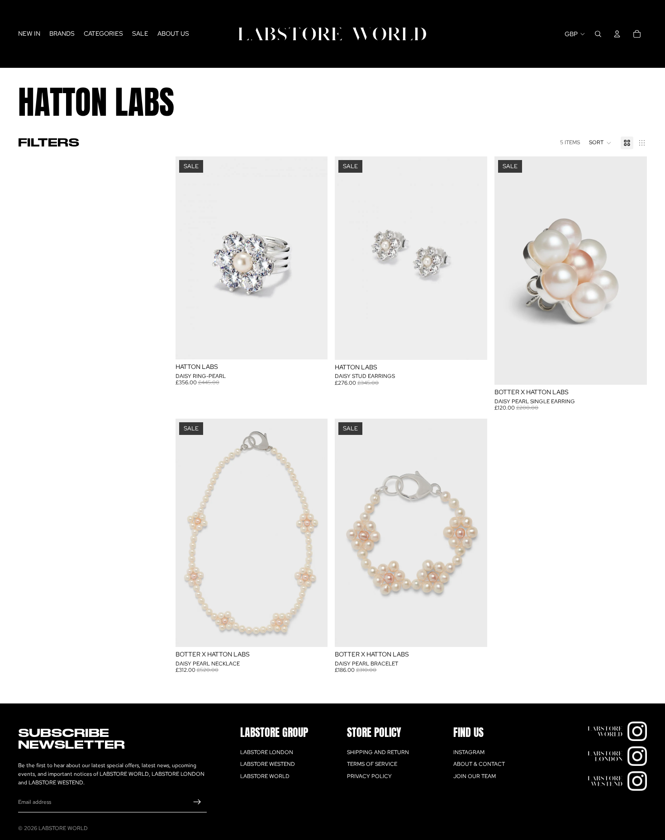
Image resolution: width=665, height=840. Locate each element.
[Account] (617, 34)
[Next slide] (314, 533)
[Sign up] (197, 802)
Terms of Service (372, 764)
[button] (600, 143)
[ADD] (473, 346)
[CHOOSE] (314, 345)
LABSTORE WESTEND (267, 764)
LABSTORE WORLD (265, 776)
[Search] (598, 34)
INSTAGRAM (468, 752)
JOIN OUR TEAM (474, 776)
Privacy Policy (369, 776)
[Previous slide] (189, 533)
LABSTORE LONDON (266, 752)
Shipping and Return (378, 752)
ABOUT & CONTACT (479, 764)
